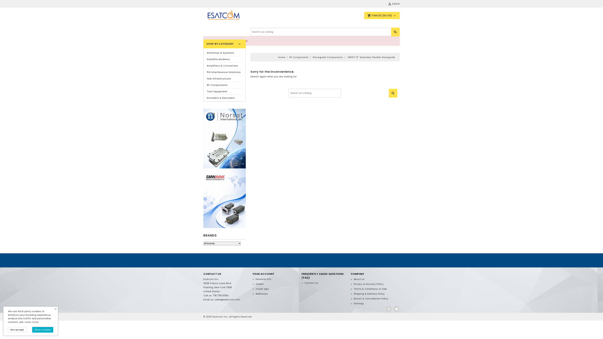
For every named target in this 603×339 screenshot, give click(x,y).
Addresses (262, 293)
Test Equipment (217, 91)
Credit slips (262, 289)
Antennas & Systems (220, 52)
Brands (210, 235)
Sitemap (359, 303)
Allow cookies (43, 329)
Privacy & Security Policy (369, 284)
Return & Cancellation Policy (371, 298)
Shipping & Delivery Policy (369, 293)
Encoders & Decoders (221, 98)
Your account (263, 274)
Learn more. (32, 322)
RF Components (217, 85)
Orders (260, 284)
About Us (359, 279)
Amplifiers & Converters (222, 65)
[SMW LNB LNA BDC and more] (224, 198)
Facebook (389, 309)
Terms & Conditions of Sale (370, 289)
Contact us (311, 283)
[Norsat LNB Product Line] (224, 138)
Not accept (17, 329)
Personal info (263, 279)
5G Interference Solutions (224, 72)
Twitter (396, 309)
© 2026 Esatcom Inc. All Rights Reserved (227, 316)
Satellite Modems (218, 59)
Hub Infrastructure (219, 78)
